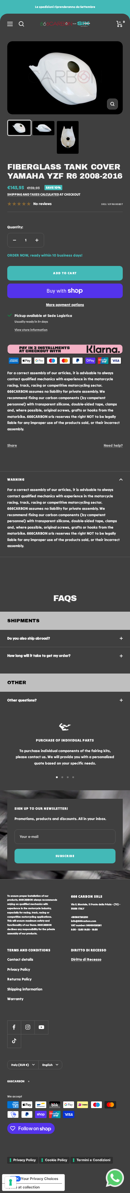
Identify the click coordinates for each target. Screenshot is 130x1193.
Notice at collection (23, 1187)
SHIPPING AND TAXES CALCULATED (33, 194)
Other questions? (22, 700)
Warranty (15, 998)
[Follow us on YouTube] (41, 1027)
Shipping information (24, 989)
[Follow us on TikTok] (14, 1041)
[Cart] (119, 24)
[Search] (21, 24)
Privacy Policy (18, 969)
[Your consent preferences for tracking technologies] (10, 1182)
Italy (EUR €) (20, 1065)
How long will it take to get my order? (38, 655)
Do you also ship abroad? (28, 638)
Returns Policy (19, 979)
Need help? (113, 445)
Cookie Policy (56, 1160)
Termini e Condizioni (93, 1160)
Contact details (20, 959)
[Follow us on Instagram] (27, 1027)
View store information (31, 330)
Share (12, 445)
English (47, 1065)
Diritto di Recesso (86, 959)
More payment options (65, 304)
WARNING (15, 479)
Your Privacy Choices (39, 1178)
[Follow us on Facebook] (14, 1027)
